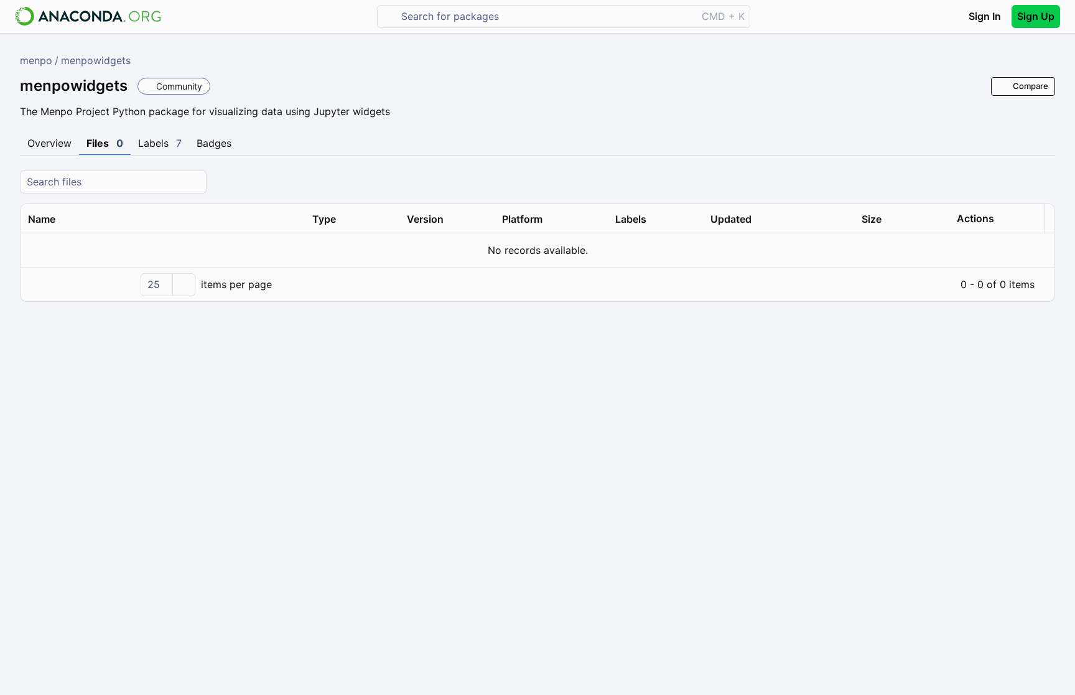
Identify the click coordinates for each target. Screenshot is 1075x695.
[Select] (183, 285)
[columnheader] (163, 219)
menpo (36, 60)
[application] (537, 284)
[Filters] (1044, 182)
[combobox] (546, 16)
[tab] (49, 144)
